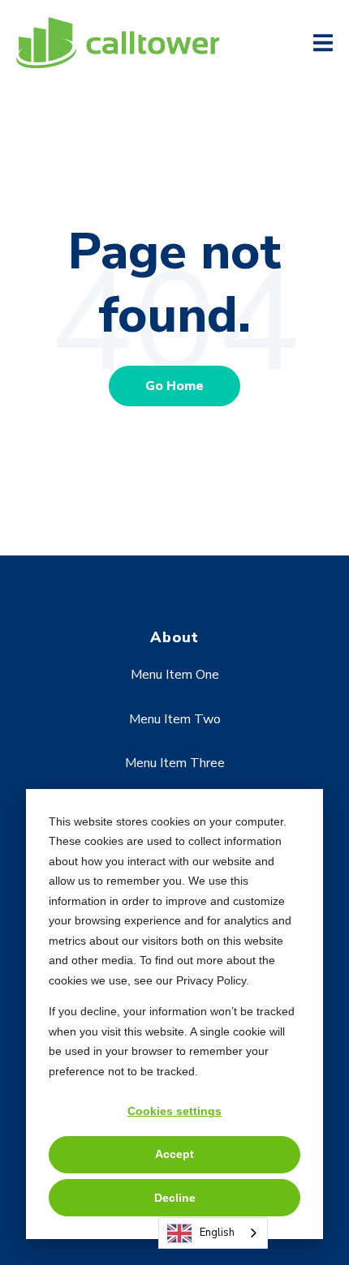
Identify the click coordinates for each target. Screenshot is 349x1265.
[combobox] (213, 1233)
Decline (175, 1197)
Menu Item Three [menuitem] (175, 763)
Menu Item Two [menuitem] (175, 719)
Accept (174, 1153)
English (217, 1232)
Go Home (174, 386)
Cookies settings (174, 1110)
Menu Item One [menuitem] (175, 675)
